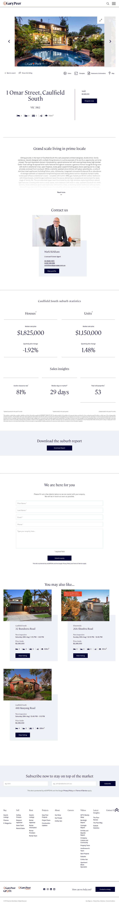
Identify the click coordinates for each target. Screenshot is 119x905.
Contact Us (110, 810)
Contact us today (105, 889)
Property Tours (85, 845)
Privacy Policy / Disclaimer (99, 901)
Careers (71, 810)
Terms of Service (81, 791)
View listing (23, 656)
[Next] (110, 42)
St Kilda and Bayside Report (84, 833)
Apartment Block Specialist (84, 865)
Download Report (59, 448)
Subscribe (107, 783)
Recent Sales (20, 828)
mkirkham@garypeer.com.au (54, 265)
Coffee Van (58, 821)
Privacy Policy (68, 791)
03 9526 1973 (49, 261)
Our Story (58, 815)
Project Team (46, 820)
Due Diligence (89, 901)
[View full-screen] (100, 20)
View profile (51, 271)
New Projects (85, 853)
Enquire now (89, 101)
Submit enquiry (59, 558)
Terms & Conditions (110, 901)
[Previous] (9, 42)
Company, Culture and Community (84, 840)
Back (11, 73)
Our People (58, 818)
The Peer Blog (97, 822)
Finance (6, 820)
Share (27, 73)
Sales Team (20, 825)
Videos (83, 810)
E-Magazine (7, 823)
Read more (61, 192)
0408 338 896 (49, 263)
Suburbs (83, 856)
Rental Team (33, 836)
